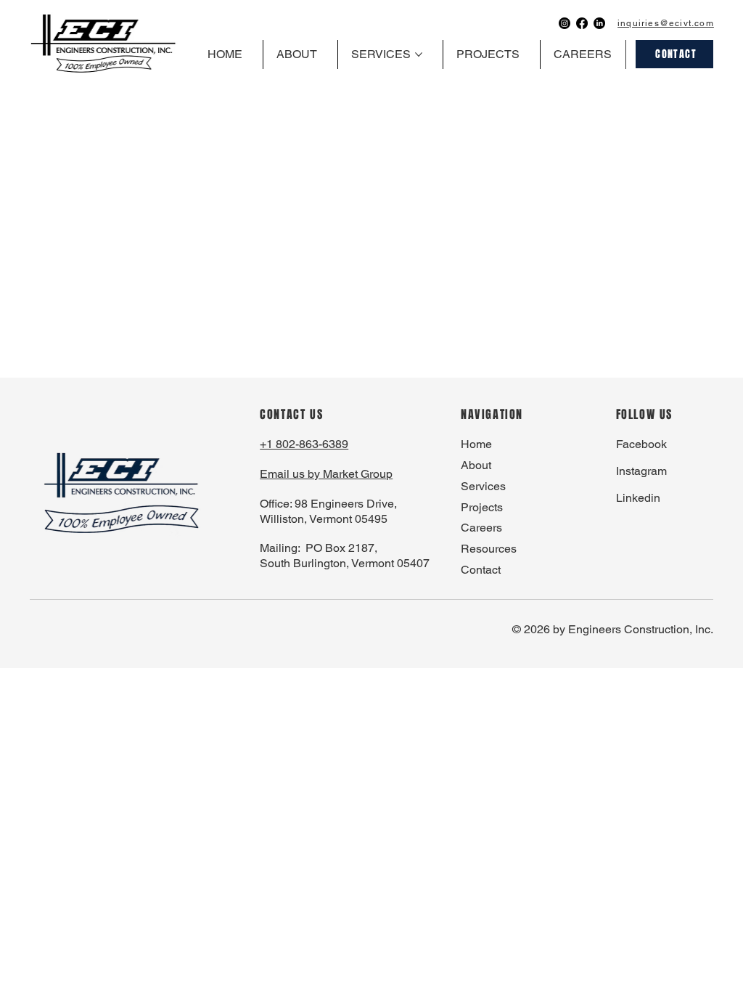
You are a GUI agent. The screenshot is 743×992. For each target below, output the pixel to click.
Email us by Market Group (326, 474)
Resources (489, 549)
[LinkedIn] (599, 23)
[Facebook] (582, 23)
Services (483, 486)
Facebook (641, 444)
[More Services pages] (418, 54)
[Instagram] (564, 23)
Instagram (641, 471)
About (476, 465)
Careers (481, 527)
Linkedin (638, 498)
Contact (481, 570)
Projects (482, 507)
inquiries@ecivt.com (665, 23)
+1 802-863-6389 (304, 444)
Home (476, 444)
